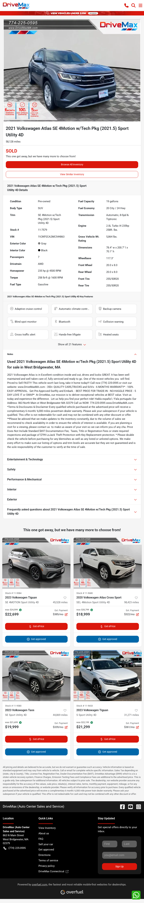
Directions (44, 855)
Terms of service (48, 860)
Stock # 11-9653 (84, 705)
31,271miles (131, 715)
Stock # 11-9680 (84, 593)
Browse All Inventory (72, 164)
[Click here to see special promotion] (72, 13)
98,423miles (131, 602)
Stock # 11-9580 (13, 705)
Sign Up (119, 866)
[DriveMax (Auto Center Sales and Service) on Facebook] (121, 806)
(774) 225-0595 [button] (17, 848)
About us (43, 833)
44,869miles (60, 715)
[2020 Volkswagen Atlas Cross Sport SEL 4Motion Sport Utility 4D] (108, 562)
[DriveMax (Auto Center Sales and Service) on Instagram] (137, 806)
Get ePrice (38, 626)
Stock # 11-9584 (13, 593)
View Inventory (47, 828)
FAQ (40, 838)
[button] (126, 5)
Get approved (38, 639)
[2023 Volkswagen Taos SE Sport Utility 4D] (36, 675)
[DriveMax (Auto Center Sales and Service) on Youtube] (129, 806)
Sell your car (45, 844)
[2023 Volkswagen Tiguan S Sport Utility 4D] (108, 675)
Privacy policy (46, 866)
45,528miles (60, 602)
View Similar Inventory (72, 174)
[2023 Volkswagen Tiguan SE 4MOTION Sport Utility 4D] (36, 562)
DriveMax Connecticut (51, 871)
